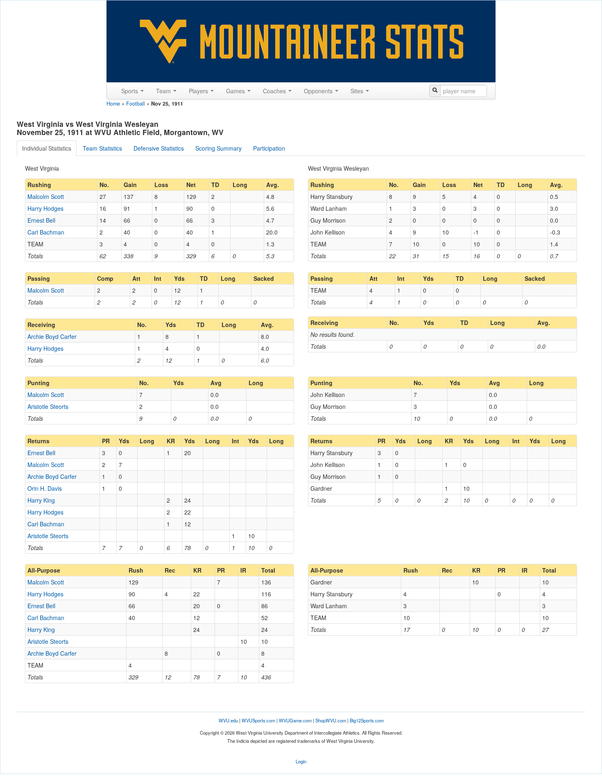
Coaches (275, 91)
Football (135, 103)
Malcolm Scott (45, 196)
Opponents (319, 91)
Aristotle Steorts (47, 406)
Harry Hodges (45, 208)
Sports (130, 91)
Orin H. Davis (44, 488)
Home (113, 103)
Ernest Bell (41, 220)
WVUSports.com (258, 720)
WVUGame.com (295, 720)
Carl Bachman (45, 232)
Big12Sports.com (367, 720)
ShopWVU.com (330, 720)
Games (236, 91)
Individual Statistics (46, 148)
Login (301, 761)
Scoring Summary (218, 148)
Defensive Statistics (159, 148)
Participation (269, 148)
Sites (358, 91)
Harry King (41, 500)
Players (199, 91)
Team (164, 91)
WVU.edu (228, 720)
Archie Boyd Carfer (52, 336)
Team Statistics (102, 148)
